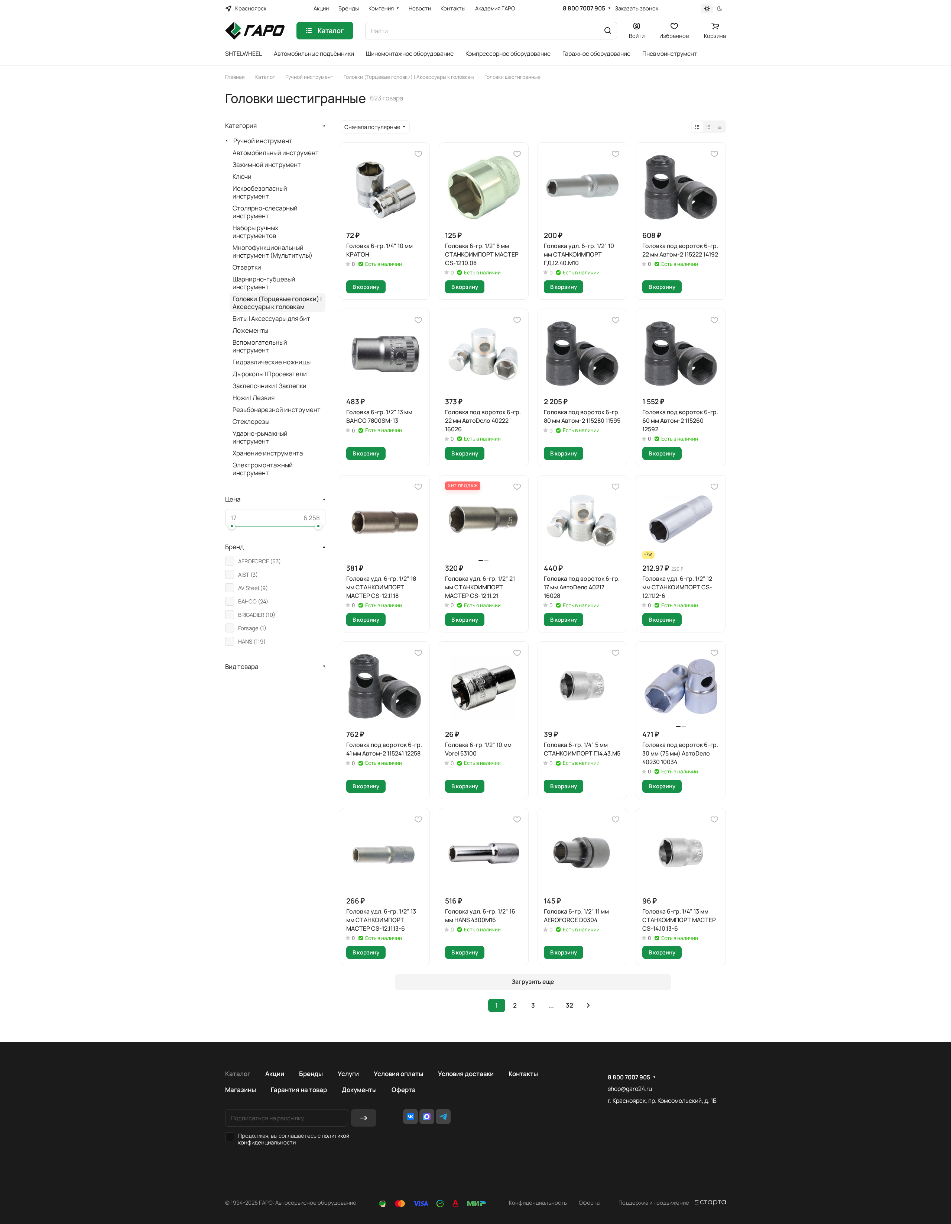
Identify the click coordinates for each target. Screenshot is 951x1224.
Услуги (348, 1073)
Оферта (404, 1089)
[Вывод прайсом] (719, 126)
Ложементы (250, 330)
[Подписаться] (363, 1118)
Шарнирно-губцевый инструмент (264, 283)
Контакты (523, 1073)
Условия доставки (466, 1073)
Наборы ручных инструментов (255, 231)
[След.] (588, 1005)
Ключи (242, 176)
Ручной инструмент (262, 140)
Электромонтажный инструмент (263, 469)
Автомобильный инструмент (276, 152)
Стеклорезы (251, 421)
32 (569, 1005)
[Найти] (607, 30)
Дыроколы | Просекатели (270, 374)
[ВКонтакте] (410, 1116)
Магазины (240, 1089)
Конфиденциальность (538, 1202)
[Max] (426, 1116)
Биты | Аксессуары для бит (271, 318)
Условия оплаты (398, 1073)
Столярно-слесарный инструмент (265, 212)
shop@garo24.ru (630, 1089)
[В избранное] (418, 154)
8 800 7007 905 (584, 8)
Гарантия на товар (299, 1089)
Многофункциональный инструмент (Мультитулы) (272, 251)
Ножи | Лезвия (254, 397)
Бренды (311, 1073)
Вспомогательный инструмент (260, 346)
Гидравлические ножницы (272, 362)
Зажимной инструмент (267, 164)
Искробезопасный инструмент (260, 192)
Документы (359, 1089)
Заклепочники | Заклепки (269, 385)
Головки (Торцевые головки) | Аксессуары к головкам (277, 302)
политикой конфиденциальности (293, 1139)
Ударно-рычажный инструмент (260, 437)
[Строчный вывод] (708, 126)
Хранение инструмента (268, 453)
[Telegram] (443, 1116)
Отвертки (247, 267)
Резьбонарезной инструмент (277, 409)
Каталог (237, 1073)
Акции (274, 1073)
